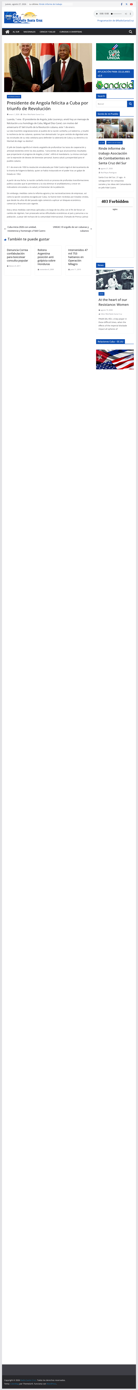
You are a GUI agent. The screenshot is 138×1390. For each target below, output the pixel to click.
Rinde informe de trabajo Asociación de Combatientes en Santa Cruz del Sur (114, 155)
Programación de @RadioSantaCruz (115, 20)
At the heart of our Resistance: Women (114, 302)
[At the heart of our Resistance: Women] (115, 280)
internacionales (14, 97)
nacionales (29, 31)
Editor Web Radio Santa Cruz (33, 114)
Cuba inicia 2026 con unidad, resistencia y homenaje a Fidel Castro (26, 229)
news (101, 294)
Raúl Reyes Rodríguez (109, 172)
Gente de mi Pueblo (114, 143)
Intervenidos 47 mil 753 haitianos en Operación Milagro (78, 257)
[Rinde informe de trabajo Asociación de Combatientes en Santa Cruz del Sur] (115, 128)
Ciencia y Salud (47, 31)
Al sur (16, 31)
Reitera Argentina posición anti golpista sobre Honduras (46, 257)
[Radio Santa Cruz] (7, 32)
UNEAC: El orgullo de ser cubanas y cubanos (71, 229)
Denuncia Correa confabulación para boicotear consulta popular (17, 255)
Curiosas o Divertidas (71, 31)
